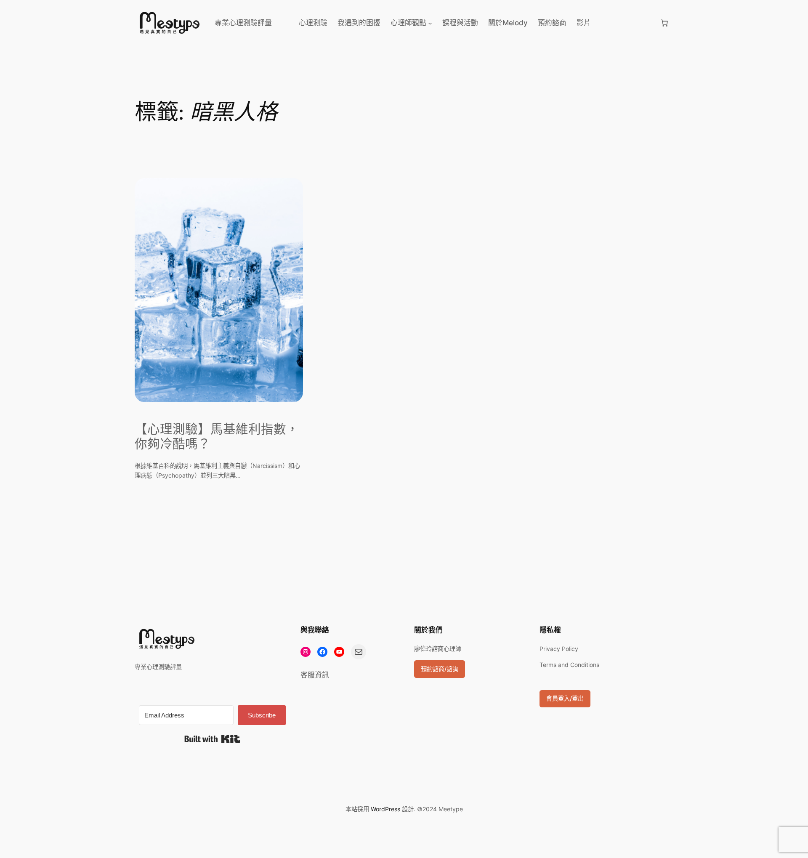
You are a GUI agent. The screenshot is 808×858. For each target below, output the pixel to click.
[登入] (625, 23)
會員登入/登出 (565, 698)
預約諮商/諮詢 (439, 668)
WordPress (385, 809)
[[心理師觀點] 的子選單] (430, 23)
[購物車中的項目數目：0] (664, 23)
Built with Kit (212, 738)
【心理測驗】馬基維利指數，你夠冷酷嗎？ (217, 437)
